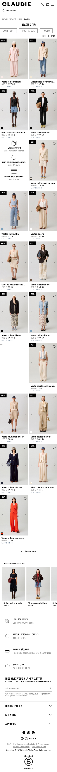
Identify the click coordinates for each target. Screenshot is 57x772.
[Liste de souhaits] (25, 42)
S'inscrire (50, 688)
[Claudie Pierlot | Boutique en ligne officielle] (16, 4)
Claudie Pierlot (8, 19)
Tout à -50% (28, 31)
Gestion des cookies (21, 746)
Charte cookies (43, 744)
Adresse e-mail (12, 688)
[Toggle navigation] (53, 4)
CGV (9, 744)
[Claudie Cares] (28, 762)
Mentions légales (39, 746)
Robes (46, 31)
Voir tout (8, 31)
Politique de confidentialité (24, 744)
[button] (42, 4)
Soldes (19, 19)
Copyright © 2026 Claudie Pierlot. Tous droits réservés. (28, 750)
